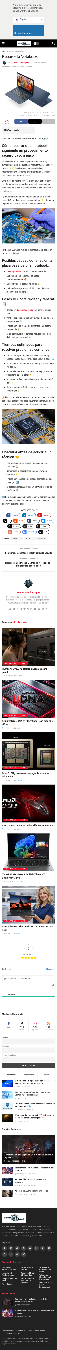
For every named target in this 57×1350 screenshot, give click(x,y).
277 (20, 829)
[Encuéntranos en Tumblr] (42, 1248)
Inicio (4, 52)
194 (20, 780)
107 (35, 1174)
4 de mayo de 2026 (9, 728)
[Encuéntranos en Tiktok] (10, 1254)
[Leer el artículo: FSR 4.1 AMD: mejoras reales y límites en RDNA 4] (28, 803)
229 (23, 881)
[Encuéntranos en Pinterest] (23, 1248)
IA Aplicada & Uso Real (9, 1279)
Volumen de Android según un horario (31, 1191)
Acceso (51, 969)
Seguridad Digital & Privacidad (28, 1274)
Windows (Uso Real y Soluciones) (45, 1285)
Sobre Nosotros (8, 1331)
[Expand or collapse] (32, 130)
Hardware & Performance (18, 52)
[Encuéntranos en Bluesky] (23, 1254)
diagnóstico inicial (25, 310)
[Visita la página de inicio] (24, 43)
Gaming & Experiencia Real (9, 1268)
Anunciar (21, 1331)
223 (20, 933)
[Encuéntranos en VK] (49, 1248)
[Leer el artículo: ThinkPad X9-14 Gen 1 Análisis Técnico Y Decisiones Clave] (28, 852)
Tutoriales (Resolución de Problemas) (45, 1277)
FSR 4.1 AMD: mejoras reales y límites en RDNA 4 (27, 825)
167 (20, 728)
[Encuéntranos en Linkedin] (36, 1248)
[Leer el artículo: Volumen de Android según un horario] (7, 1193)
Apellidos (5, 1046)
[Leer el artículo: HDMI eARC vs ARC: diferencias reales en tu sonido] (28, 647)
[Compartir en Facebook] (21, 121)
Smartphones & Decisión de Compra (27, 1280)
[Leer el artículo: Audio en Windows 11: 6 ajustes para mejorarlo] (7, 1182)
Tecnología (40, 538)
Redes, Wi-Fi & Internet (27, 1268)
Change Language (28, 33)
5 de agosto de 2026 (23, 1185)
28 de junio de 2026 (10, 676)
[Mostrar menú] (3, 43)
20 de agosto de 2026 (12, 1161)
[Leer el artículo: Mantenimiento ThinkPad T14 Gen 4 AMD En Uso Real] (28, 905)
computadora (15, 271)
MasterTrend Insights (20, 63)
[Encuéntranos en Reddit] (4, 1254)
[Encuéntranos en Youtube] (29, 1248)
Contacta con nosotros (11, 1333)
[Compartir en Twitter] (35, 121)
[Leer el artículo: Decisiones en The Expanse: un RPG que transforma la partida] (7, 1301)
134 (21, 676)
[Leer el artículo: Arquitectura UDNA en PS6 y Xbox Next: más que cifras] (28, 699)
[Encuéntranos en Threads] (17, 1254)
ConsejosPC (17, 538)
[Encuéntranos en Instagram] (17, 1248)
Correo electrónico (9, 1055)
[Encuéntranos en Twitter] (10, 1248)
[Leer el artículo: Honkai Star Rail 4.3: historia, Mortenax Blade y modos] (7, 1170)
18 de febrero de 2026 (11, 881)
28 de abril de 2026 (40, 63)
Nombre (5, 1037)
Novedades (7, 1284)
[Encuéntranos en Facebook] (4, 1248)
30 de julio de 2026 (22, 1194)
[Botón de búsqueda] (53, 43)
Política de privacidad (37, 1331)
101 (24, 1161)
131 (34, 1185)
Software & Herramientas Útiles (45, 1269)
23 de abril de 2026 (10, 780)
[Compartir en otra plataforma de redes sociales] (48, 121)
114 (33, 1194)
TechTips (29, 538)
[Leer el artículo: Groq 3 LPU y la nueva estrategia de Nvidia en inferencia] (28, 751)
